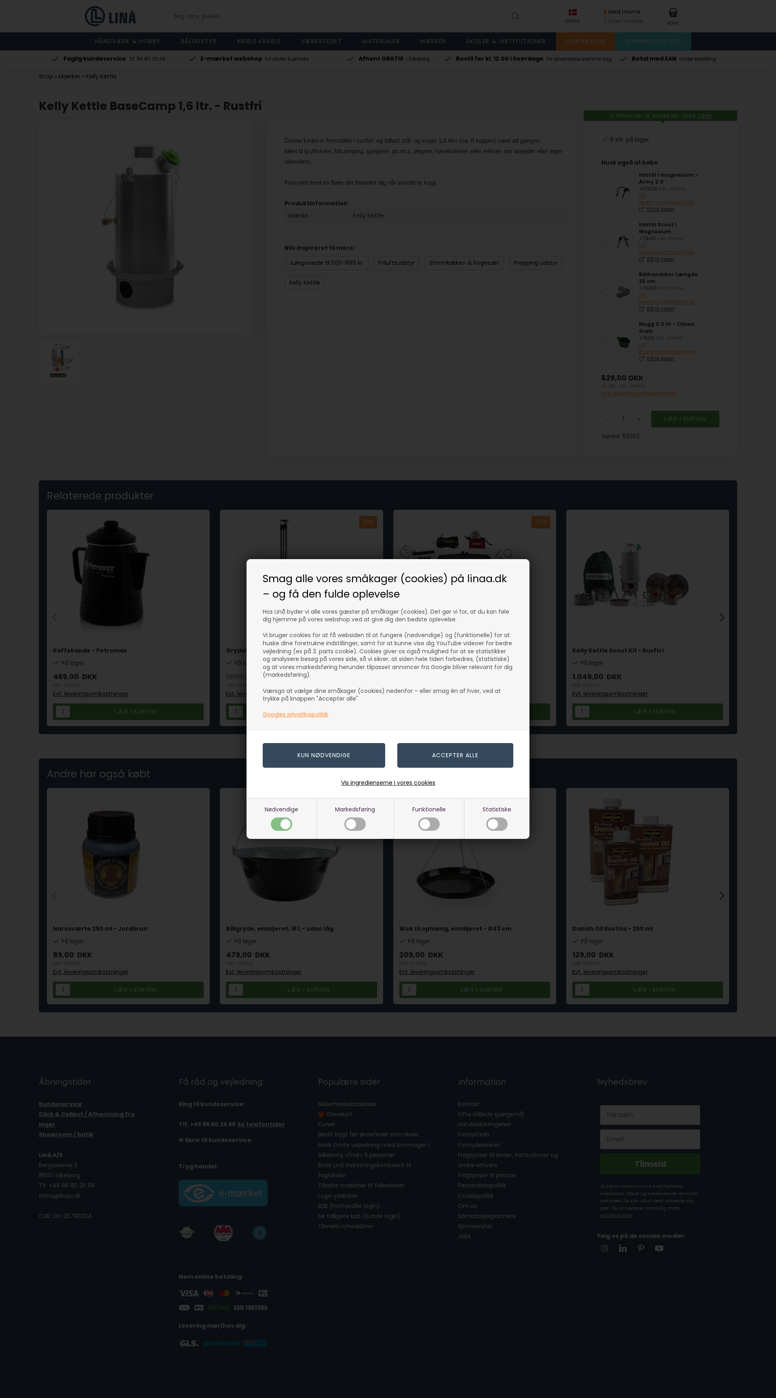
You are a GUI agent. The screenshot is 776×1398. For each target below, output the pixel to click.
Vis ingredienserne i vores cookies (388, 783)
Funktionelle (429, 809)
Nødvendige (281, 809)
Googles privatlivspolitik (295, 714)
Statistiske (497, 809)
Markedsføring (355, 809)
